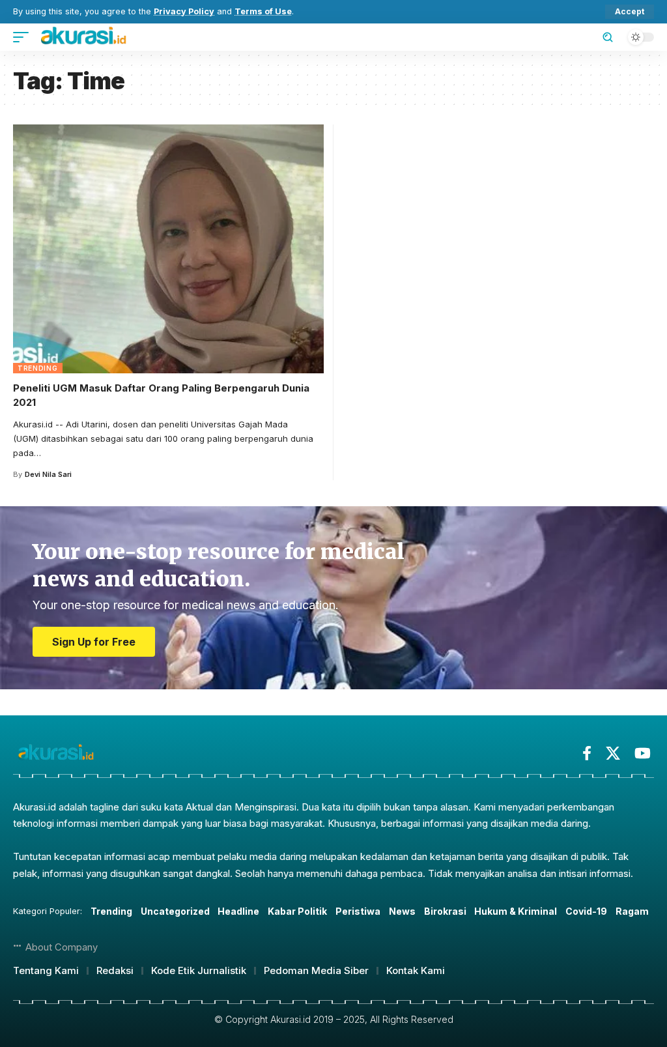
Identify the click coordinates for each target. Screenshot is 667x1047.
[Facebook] (587, 753)
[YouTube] (642, 753)
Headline (238, 911)
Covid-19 (586, 911)
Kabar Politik (297, 911)
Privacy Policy (184, 11)
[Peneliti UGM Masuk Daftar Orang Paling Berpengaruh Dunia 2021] (168, 248)
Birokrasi (445, 911)
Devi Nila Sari (48, 474)
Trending (38, 368)
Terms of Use (263, 11)
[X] (613, 753)
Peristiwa (357, 911)
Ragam (632, 911)
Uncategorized (175, 911)
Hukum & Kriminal (515, 911)
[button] (629, 12)
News (402, 911)
